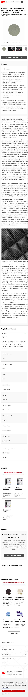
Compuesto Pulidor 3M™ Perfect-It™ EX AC (20, 626)
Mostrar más (14, 633)
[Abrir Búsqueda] (26, 2)
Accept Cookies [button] (21, 690)
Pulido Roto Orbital (7, 511)
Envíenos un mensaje (15, 555)
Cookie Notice (5, 687)
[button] (7, 694)
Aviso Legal (9, 671)
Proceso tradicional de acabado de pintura (20, 488)
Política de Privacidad (17, 671)
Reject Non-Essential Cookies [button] (8, 690)
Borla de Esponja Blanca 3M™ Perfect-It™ (19, 604)
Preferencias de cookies (12, 672)
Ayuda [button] (4, 663)
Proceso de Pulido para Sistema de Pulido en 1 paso (7, 488)
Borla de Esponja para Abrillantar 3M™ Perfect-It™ (7, 604)
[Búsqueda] (22, 2)
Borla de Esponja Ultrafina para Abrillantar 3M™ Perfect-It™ (7, 626)
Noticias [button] (5, 654)
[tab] (13, 472)
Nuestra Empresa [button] (8, 649)
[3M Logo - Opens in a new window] (3, 2)
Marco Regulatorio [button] (9, 658)
